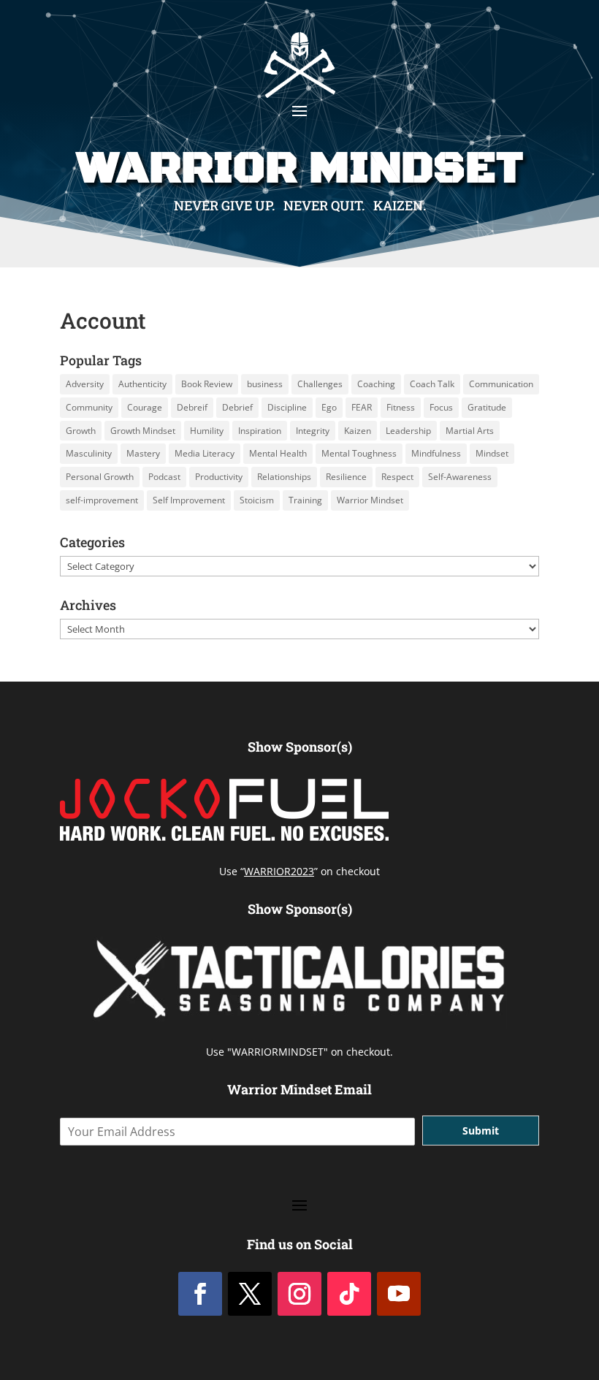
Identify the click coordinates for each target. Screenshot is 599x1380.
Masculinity (89, 453)
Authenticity (142, 384)
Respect (397, 476)
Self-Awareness (460, 476)
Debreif (192, 407)
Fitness (400, 407)
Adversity (85, 384)
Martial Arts (470, 430)
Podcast (164, 476)
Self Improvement (189, 500)
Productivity (219, 476)
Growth (81, 430)
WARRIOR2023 (279, 871)
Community (89, 407)
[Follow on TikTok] (349, 1294)
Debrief (237, 407)
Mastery (143, 453)
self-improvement (102, 500)
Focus (441, 407)
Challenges (320, 384)
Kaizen (357, 430)
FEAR (361, 407)
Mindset (492, 453)
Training (305, 500)
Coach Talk (432, 384)
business (265, 384)
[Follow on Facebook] (200, 1294)
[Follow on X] (250, 1294)
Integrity (312, 430)
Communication (501, 384)
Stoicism (257, 500)
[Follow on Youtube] (399, 1294)
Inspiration (259, 430)
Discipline (287, 407)
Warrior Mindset (370, 500)
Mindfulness (436, 453)
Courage (144, 407)
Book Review (206, 384)
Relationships (284, 476)
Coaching (376, 384)
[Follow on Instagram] (299, 1294)
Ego (329, 407)
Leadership (408, 430)
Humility (207, 430)
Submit (480, 1130)
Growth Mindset (142, 430)
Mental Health (278, 453)
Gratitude (487, 407)
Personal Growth (100, 476)
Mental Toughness (359, 453)
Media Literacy (204, 453)
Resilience (346, 476)
